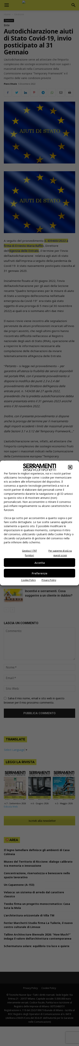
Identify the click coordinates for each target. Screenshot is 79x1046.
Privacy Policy (49, 580)
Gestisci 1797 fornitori (29, 553)
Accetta (40, 563)
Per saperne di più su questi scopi (60, 553)
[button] (70, 467)
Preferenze (39, 573)
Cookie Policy (28, 580)
